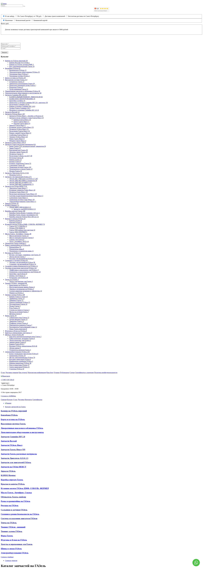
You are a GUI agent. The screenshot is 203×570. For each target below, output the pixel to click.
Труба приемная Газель (18, 89)
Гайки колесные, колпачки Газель (22, 338)
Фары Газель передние (18, 329)
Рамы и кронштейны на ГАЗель (17, 245)
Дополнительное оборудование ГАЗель (24, 72)
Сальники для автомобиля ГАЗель (22, 264)
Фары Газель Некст (17, 139)
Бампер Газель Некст (22, 120)
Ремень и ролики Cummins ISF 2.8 (22, 106)
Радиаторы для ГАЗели (18, 277)
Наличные (9, 20)
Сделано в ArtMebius (8, 396)
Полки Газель (14, 306)
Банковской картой (40, 20)
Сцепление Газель (17, 165)
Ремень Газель (15, 160)
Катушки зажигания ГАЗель (20, 359)
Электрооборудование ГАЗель (17, 352)
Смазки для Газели (16, 239)
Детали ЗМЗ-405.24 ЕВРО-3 (20, 182)
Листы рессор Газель (17, 257)
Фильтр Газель (15, 171)
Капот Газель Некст (21, 121)
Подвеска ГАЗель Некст (19, 129)
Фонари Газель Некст (17, 141)
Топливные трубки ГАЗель (19, 76)
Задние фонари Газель (18, 319)
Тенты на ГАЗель (12, 279)
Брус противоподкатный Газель (21, 66)
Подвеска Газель (16, 154)
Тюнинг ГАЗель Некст (18, 137)
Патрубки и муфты (17, 101)
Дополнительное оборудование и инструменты (23, 93)
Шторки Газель (15, 314)
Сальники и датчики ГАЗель (16, 260)
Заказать (4, 52)
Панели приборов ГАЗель (19, 302)
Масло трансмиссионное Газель (21, 238)
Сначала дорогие (11, 560)
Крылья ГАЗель (15, 222)
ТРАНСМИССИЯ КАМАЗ (20, 207)
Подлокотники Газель (18, 304)
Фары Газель (10, 316)
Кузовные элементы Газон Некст (22, 190)
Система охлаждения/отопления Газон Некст (26, 196)
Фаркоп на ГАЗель (16, 293)
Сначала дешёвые (7, 557)
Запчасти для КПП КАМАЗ (25, 209)
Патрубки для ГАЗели (18, 274)
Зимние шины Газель (17, 342)
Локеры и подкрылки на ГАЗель (21, 289)
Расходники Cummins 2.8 (19, 104)
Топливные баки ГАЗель (18, 74)
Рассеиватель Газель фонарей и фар (23, 327)
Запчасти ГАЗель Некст (15, 114)
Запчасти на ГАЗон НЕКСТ (16, 186)
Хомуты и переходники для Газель (18, 333)
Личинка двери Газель (18, 152)
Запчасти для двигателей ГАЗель (18, 177)
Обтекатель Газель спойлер (15, 243)
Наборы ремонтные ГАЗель (20, 363)
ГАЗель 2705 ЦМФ (17, 228)
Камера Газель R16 (16, 344)
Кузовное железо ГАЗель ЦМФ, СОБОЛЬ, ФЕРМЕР (25, 224)
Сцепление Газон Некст (18, 198)
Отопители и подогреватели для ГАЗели (25, 272)
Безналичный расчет (23, 20)
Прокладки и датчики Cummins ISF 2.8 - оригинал (28, 102)
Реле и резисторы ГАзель (19, 365)
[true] (24, 6)
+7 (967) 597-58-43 (7, 380)
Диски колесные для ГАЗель (20, 340)
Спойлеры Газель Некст (18, 135)
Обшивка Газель (16, 300)
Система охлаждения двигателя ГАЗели (21, 268)
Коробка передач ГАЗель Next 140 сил (24, 217)
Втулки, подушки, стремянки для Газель (24, 255)
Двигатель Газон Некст (18, 188)
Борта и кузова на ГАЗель (15, 78)
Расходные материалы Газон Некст (23, 194)
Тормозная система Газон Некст (21, 199)
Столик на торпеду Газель (19, 310)
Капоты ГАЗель (15, 220)
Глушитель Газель (16, 82)
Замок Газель (15, 148)
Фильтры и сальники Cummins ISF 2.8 (24, 110)
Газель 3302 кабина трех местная (22, 230)
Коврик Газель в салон (18, 297)
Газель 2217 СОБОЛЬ (18, 226)
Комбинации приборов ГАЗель (21, 361)
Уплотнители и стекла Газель (21, 169)
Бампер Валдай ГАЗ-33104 (19, 63)
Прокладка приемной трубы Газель (22, 85)
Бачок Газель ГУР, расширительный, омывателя (27, 146)
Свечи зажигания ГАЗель (19, 367)
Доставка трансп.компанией (54, 16)
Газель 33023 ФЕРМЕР (18, 232)
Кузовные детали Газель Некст (21, 127)
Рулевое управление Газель (20, 163)
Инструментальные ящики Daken (22, 287)
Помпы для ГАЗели (17, 276)
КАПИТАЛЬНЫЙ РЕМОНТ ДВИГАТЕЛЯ (26, 97)
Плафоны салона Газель (18, 323)
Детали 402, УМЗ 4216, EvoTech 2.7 (23, 179)
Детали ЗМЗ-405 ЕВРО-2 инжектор (23, 180)
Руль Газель (14, 308)
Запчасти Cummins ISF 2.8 (16, 95)
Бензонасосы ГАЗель (17, 70)
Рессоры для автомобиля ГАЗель (21, 258)
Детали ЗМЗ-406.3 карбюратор (21, 184)
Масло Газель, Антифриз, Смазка (18, 234)
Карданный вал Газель (18, 150)
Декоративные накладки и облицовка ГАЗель (22, 91)
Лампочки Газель (16, 321)
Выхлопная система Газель (16, 80)
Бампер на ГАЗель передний (16, 61)
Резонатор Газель (16, 87)
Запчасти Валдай (12, 112)
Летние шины (15, 348)
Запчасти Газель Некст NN (15, 142)
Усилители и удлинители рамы (21, 251)
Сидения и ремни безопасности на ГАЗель (21, 266)
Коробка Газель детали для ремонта (23, 215)
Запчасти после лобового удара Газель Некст (26, 118)
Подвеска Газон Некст (18, 192)
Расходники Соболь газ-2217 (20, 156)
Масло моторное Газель (18, 236)
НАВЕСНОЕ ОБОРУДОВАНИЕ (22, 99)
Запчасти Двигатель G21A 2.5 (17, 173)
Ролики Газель (15, 161)
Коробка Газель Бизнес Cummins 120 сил (24, 213)
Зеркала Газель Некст (17, 125)
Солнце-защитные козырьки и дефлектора (25, 291)
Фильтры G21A (15, 175)
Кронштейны (15, 247)
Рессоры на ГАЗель (13, 253)
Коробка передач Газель (15, 211)
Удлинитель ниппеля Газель (20, 350)
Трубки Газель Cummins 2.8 (19, 108)
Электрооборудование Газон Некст (22, 201)
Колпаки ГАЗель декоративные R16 (23, 346)
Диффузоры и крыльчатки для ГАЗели (24, 270)
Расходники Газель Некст (19, 131)
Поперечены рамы (16, 249)
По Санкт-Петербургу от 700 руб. (29, 16)
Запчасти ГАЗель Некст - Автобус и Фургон (26, 116)
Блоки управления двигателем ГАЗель (23, 354)
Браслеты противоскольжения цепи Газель (25, 336)
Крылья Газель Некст (22, 123)
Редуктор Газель (16, 158)
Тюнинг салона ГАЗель (15, 295)
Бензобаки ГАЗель (12, 68)
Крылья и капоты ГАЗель (15, 219)
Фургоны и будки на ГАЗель (16, 331)
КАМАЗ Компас (12, 205)
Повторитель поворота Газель (20, 325)
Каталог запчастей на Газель (15, 407)
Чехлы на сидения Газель (19, 312)
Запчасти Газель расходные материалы (20, 144)
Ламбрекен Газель (16, 298)
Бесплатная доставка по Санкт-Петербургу (83, 16)
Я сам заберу (10, 16)
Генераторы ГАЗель (17, 356)
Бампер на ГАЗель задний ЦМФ (21, 64)
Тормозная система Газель (20, 167)
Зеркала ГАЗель (11, 203)
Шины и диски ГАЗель (14, 335)
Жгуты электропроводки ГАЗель (22, 357)
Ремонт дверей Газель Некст (20, 133)
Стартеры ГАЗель (16, 369)
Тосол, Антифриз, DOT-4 (19, 241)
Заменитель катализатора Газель (22, 83)
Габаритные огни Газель (19, 317)
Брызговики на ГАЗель (18, 285)
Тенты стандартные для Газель (21, 281)
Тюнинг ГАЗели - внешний (16, 283)
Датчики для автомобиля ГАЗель (22, 262)
